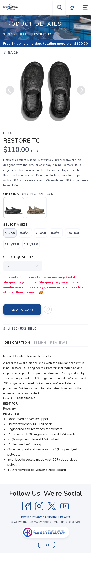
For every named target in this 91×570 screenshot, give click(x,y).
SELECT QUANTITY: (18, 257)
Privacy (37, 517)
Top (46, 545)
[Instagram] (39, 506)
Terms (25, 517)
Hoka (22, 34)
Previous (10, 90)
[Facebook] (26, 506)
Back (12, 52)
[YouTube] (64, 506)
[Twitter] (52, 506)
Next (81, 90)
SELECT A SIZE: (15, 224)
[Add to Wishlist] (48, 310)
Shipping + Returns (58, 517)
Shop (7, 34)
